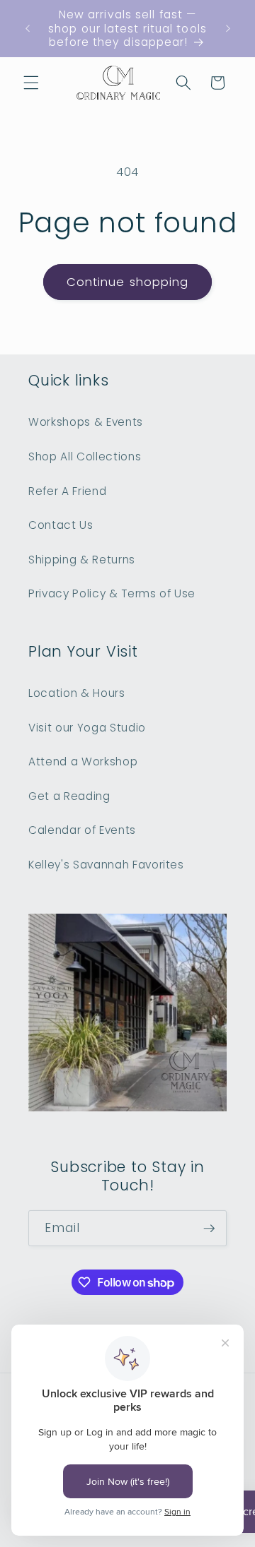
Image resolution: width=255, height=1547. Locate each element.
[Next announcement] (228, 28)
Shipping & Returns (81, 559)
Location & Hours (76, 693)
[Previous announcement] (27, 28)
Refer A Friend (67, 491)
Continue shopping (128, 282)
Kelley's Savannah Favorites (106, 864)
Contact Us (61, 525)
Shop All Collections (84, 456)
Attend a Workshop (82, 761)
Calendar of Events (82, 830)
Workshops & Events (85, 421)
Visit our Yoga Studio (87, 727)
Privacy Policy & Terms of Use (112, 593)
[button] (31, 83)
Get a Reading (69, 796)
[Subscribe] (209, 1228)
